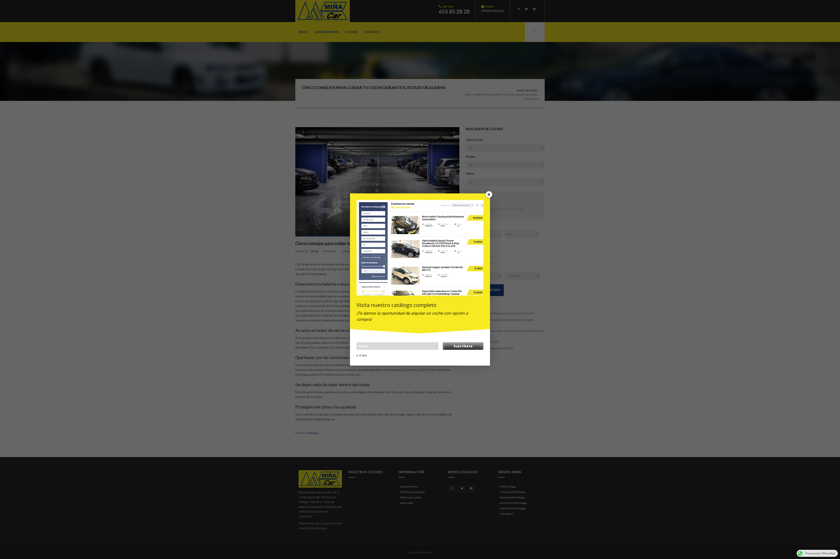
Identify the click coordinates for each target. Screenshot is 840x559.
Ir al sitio (362, 355)
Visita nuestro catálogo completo (396, 304)
